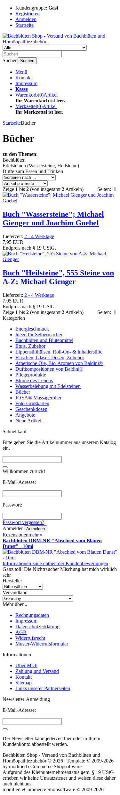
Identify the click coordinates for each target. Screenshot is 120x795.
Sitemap (23, 682)
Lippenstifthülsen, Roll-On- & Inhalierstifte (58, 351)
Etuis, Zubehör (30, 346)
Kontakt (23, 77)
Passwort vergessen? (23, 522)
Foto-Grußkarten (32, 403)
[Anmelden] (5, 729)
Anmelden (35, 528)
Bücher (22, 392)
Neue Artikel (28, 420)
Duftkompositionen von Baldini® (49, 369)
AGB (21, 632)
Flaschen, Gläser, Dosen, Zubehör (49, 357)
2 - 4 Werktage (39, 236)
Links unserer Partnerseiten (42, 688)
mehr (35, 534)
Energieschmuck (32, 329)
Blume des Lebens (34, 380)
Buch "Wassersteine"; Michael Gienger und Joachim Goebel (53, 218)
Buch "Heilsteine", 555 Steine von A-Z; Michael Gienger (58, 277)
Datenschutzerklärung (37, 626)
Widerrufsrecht (30, 638)
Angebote (25, 415)
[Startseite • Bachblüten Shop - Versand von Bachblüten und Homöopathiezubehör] (60, 41)
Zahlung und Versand (37, 671)
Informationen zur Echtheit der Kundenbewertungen (55, 563)
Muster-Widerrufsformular (41, 643)
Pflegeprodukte (30, 374)
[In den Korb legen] (5, 467)
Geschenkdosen (31, 409)
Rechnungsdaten (32, 615)
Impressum (26, 83)
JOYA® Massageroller (38, 397)
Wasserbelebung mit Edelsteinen (48, 386)
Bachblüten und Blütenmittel (44, 340)
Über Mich (26, 665)
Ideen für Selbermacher (38, 334)
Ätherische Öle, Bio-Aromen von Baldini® (59, 363)
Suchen (27, 60)
